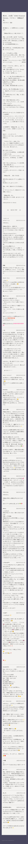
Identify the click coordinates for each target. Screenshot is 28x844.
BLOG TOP (14, 210)
